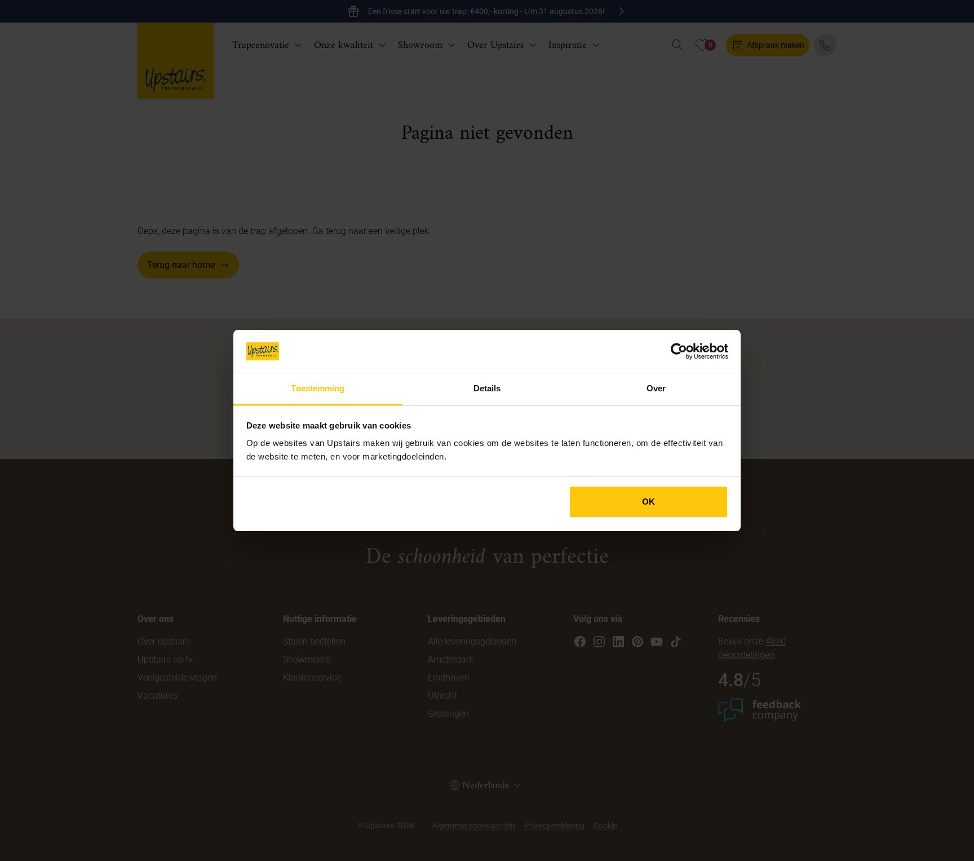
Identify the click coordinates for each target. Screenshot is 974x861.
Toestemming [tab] (317, 388)
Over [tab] (656, 388)
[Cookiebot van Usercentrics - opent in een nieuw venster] (679, 351)
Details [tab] (487, 388)
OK (648, 501)
